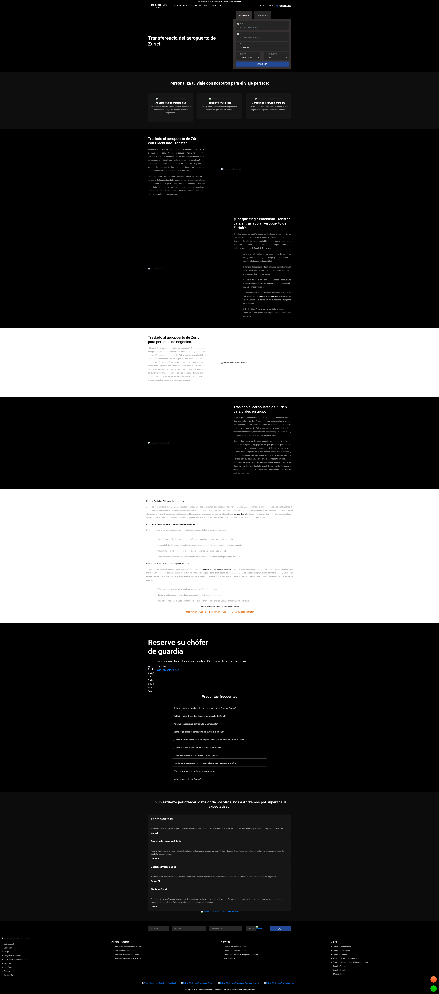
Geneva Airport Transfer (243, 612)
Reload (259, 928)
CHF (260, 6)
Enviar (280, 929)
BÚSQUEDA (262, 64)
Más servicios (229, 958)
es (270, 6)
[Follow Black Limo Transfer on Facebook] (159, 983)
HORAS (243, 54)
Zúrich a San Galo (340, 966)
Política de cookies (231, 990)
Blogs (6, 952)
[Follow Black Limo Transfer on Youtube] (280, 983)
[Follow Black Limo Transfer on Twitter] (197, 983)
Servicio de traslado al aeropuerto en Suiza (241, 954)
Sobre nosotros (10, 944)
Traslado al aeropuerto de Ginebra (127, 958)
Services (7, 963)
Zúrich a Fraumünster (341, 951)
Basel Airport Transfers (195, 612)
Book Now (8, 948)
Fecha (243, 44)
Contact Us (8, 975)
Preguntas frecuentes (12, 956)
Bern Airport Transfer (218, 612)
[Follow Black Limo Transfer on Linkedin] (238, 983)
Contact (216, 6)
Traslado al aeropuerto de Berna (126, 954)
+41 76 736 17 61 (168, 670)
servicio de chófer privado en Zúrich (216, 569)
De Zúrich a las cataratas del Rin (346, 958)
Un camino (244, 15)
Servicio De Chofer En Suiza (235, 947)
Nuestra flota (200, 6)
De (241, 23)
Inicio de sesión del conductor (16, 959)
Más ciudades (339, 974)
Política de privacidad (247, 990)
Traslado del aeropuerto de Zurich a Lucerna (350, 962)
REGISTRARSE (285, 6)
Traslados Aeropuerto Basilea (125, 951)
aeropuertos (180, 6)
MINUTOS (272, 54)
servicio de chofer (241, 514)
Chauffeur (8, 967)
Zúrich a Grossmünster (342, 947)
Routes (7, 971)
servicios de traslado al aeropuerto (262, 296)
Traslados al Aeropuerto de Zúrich (127, 947)
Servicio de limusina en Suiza (235, 951)
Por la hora (263, 15)
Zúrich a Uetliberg (340, 954)
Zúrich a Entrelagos (341, 970)
